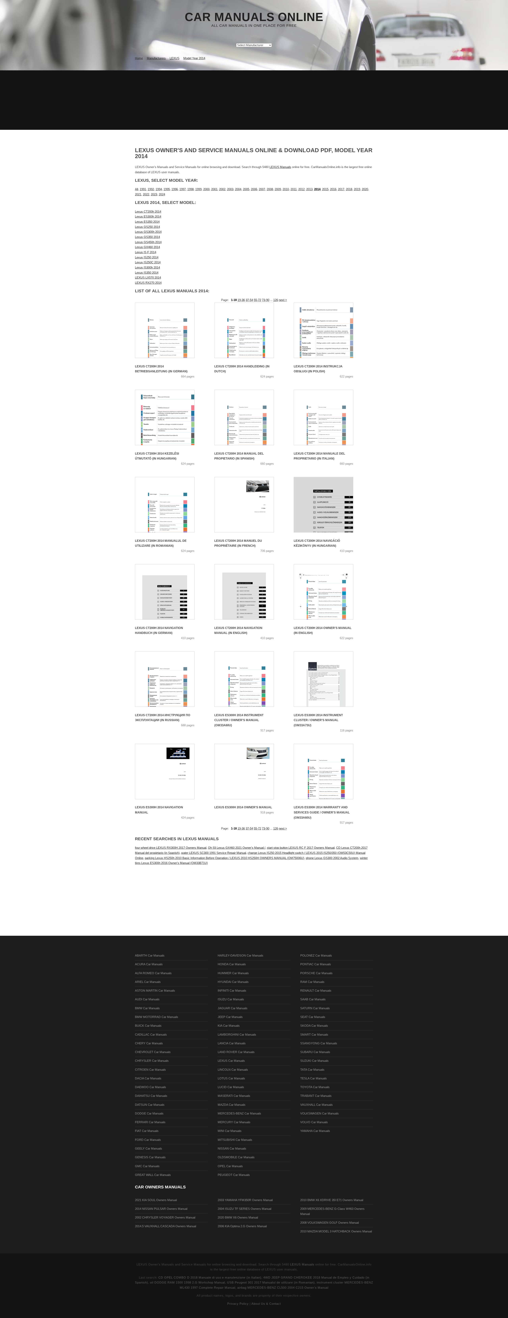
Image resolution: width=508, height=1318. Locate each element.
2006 (254, 189)
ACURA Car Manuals (149, 964)
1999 (198, 189)
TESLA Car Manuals (313, 1078)
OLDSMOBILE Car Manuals (236, 1157)
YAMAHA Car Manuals (315, 1131)
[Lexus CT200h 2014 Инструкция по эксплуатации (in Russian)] (169, 679)
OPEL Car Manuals (230, 1166)
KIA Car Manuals (229, 1025)
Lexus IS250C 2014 (148, 262)
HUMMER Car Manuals (233, 973)
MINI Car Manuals (229, 1131)
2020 (365, 189)
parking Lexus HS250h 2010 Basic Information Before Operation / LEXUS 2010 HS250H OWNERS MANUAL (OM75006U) (224, 858)
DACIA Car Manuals (148, 1078)
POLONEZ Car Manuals (316, 955)
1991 (143, 189)
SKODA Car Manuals (314, 1025)
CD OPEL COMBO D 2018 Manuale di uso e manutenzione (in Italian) (209, 1277)
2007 (262, 189)
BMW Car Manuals (147, 1008)
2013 (309, 189)
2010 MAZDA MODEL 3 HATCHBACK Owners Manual (336, 1231)
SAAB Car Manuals (313, 999)
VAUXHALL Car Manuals (316, 1104)
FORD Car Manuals (148, 1139)
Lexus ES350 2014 (147, 221)
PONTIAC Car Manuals (315, 964)
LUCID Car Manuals (231, 1087)
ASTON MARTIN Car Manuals (155, 990)
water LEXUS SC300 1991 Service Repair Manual (213, 852)
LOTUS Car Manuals (231, 1078)
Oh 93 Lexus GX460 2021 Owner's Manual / (236, 847)
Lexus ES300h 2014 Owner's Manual (243, 807)
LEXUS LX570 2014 (148, 277)
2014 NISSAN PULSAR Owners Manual (161, 1208)
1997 (182, 189)
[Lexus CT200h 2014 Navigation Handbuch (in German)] (169, 592)
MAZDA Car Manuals (231, 1104)
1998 (190, 189)
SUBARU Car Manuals (315, 1052)
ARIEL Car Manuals (148, 981)
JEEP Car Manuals (230, 1017)
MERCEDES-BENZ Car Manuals (239, 1113)
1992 (151, 189)
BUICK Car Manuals (148, 1025)
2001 (214, 189)
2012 (301, 189)
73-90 (265, 300)
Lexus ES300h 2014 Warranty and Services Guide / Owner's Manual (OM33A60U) (322, 812)
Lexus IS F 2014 (145, 252)
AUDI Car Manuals (147, 999)
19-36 (241, 300)
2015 (325, 189)
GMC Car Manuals (147, 1166)
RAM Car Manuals (312, 981)
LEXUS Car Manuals (231, 1060)
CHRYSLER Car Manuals (152, 1060)
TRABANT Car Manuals (316, 1095)
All (136, 189)
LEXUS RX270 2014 (148, 282)
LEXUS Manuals (280, 167)
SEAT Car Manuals (312, 1017)
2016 (333, 189)
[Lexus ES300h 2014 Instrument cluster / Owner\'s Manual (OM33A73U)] (328, 679)
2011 (294, 189)
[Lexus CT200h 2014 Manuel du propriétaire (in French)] (249, 504)
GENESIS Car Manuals (150, 1157)
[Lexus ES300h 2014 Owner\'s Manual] (249, 771)
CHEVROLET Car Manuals (153, 1052)
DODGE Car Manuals (149, 1113)
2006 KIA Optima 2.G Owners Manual (242, 1226)
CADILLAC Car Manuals (151, 1034)
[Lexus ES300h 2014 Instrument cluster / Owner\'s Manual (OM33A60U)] (249, 679)
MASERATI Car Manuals (234, 1095)
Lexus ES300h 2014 (148, 216)
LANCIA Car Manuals (232, 1043)
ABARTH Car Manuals (150, 955)
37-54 (249, 300)
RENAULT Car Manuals (315, 990)
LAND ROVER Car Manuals (236, 1052)
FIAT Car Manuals (147, 1131)
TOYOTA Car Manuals (315, 1087)
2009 (278, 189)
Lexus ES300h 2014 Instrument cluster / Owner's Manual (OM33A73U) (318, 720)
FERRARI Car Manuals (150, 1122)
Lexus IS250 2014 (146, 257)
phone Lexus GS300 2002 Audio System (332, 858)
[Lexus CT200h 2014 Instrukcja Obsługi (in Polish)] (328, 330)
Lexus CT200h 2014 (148, 211)
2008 (270, 189)
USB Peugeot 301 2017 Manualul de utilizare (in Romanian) (271, 1282)
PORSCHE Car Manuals (316, 973)
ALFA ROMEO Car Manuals (153, 973)
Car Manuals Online (254, 17)
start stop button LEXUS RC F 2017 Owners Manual (301, 847)
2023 (154, 194)
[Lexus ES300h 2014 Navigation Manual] (169, 771)
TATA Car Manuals (312, 1069)
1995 (167, 189)
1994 (159, 189)
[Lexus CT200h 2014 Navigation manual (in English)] (249, 592)
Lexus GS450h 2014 (148, 242)
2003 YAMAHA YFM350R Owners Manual (245, 1200)
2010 (286, 189)
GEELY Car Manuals (148, 1148)
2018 (349, 189)
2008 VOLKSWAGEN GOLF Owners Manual (329, 1222)
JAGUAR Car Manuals (232, 1008)
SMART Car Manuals (314, 1034)
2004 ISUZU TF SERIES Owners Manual (244, 1208)
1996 (174, 189)
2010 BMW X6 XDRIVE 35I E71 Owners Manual (331, 1200)
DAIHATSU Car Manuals (151, 1095)
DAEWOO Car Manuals (150, 1087)
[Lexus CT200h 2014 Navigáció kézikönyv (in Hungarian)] (328, 504)
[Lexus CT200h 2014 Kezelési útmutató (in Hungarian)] (169, 417)
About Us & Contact (266, 1303)
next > (283, 300)
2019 (357, 189)
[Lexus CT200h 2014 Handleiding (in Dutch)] (249, 330)
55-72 (257, 300)
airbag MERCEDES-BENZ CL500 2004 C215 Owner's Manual (282, 1287)
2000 (206, 189)
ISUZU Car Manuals (231, 999)
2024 (162, 194)
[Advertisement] (254, 100)
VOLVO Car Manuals (314, 1122)
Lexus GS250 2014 (147, 226)
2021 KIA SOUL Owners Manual (156, 1200)
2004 (238, 189)
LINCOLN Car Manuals (233, 1069)
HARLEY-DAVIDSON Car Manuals (240, 955)
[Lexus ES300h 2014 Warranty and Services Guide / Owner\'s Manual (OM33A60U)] (328, 771)
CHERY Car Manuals (149, 1043)
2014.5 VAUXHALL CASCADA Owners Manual (165, 1226)
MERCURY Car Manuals (234, 1122)
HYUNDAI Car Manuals (233, 981)
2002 (222, 189)
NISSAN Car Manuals (232, 1148)
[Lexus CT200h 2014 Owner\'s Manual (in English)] (328, 592)
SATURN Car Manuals (315, 1008)
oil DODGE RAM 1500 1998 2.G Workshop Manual (187, 1282)
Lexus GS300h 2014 (148, 231)
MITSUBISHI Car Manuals (235, 1139)
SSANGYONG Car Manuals (318, 1043)
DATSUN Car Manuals (150, 1104)
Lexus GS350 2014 (147, 237)
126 (275, 300)
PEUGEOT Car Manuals (234, 1175)
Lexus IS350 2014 (146, 272)
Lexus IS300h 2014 (147, 267)
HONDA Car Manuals (232, 964)
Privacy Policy (238, 1303)
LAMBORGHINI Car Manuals (237, 1034)
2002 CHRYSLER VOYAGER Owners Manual (165, 1217)
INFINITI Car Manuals (232, 990)
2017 (341, 189)
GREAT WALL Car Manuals (153, 1175)
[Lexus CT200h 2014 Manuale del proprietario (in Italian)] (328, 417)
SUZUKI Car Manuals (314, 1060)
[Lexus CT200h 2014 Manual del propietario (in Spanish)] (249, 417)
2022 (146, 194)
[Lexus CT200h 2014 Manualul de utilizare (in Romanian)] (169, 504)
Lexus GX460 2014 (147, 247)
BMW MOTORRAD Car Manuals (156, 1017)
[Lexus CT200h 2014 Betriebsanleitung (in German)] (169, 330)
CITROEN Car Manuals (150, 1069)
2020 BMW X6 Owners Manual (238, 1217)
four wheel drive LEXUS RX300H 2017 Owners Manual (170, 847)
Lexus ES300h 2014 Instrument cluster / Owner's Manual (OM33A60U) (239, 720)
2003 (230, 189)
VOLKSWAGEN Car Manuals (319, 1113)
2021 (138, 194)
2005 (246, 189)
